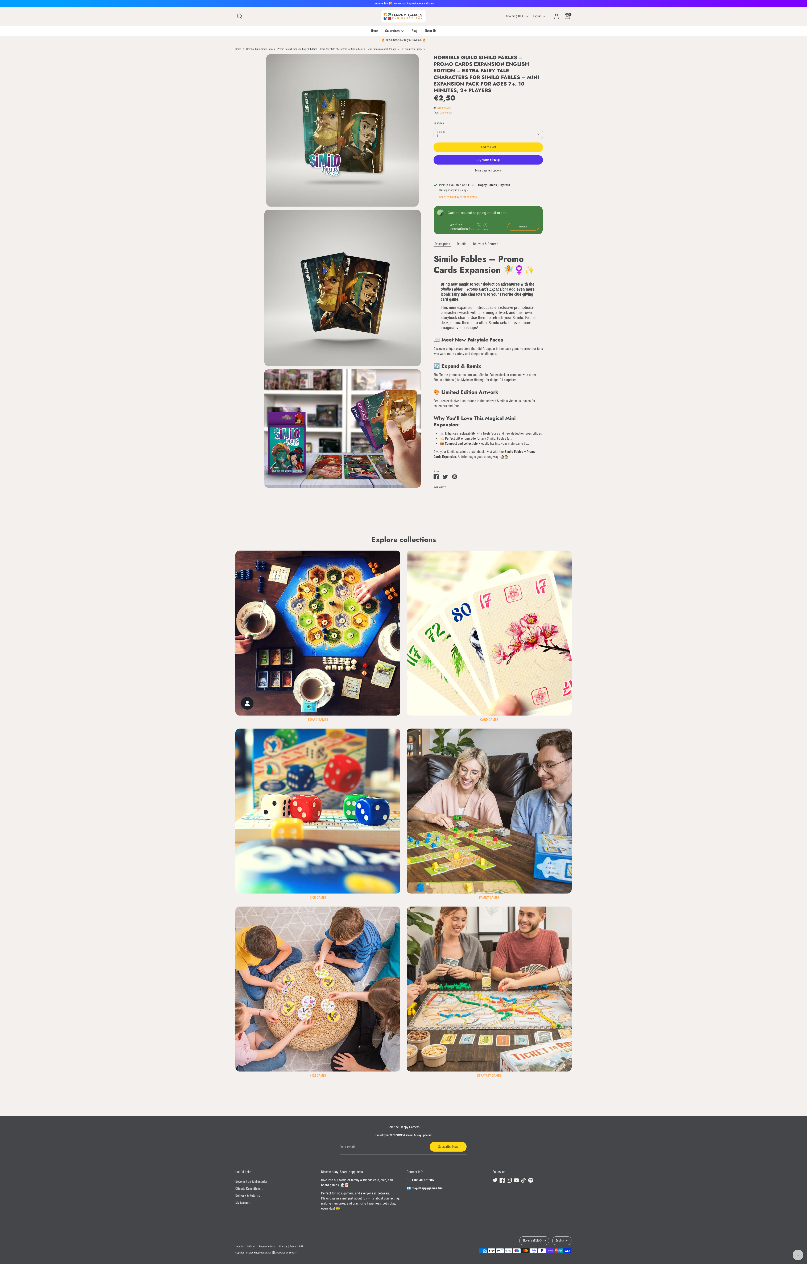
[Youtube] (448, 670)
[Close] (482, 581)
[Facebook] (433, 670)
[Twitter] (426, 670)
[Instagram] (440, 670)
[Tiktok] (455, 670)
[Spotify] (462, 670)
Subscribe (445, 657)
